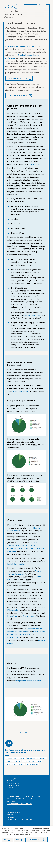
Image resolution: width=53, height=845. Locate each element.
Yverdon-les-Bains (21, 391)
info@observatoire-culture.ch (28, 681)
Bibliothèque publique (16, 564)
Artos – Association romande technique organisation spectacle (23, 545)
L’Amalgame (12, 637)
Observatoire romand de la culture (22, 46)
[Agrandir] (42, 417)
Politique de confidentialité (21, 820)
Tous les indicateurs (18, 95)
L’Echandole (12, 610)
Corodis (26, 315)
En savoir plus (35, 839)
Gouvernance (13, 812)
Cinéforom (35, 315)
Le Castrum (12, 616)
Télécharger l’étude (17, 78)
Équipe (10, 815)
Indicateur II (33, 164)
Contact (11, 817)
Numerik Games (29, 616)
